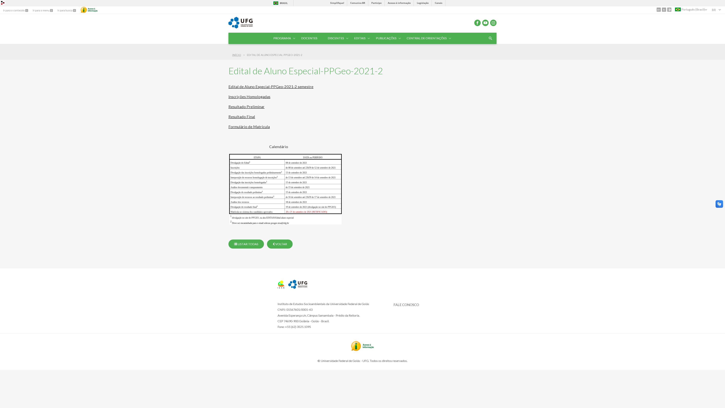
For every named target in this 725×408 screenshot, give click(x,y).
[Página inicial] (281, 287)
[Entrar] (3, 3)
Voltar (281, 244)
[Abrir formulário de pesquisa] (490, 38)
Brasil (284, 3)
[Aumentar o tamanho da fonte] (659, 10)
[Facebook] (477, 23)
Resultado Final (241, 116)
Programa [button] (282, 38)
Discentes (336, 38)
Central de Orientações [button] (427, 38)
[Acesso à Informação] (89, 10)
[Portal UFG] (240, 27)
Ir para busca (65, 10)
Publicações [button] (386, 38)
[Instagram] (493, 23)
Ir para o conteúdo (14, 10)
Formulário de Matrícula (249, 126)
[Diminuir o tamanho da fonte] (664, 10)
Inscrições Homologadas (249, 96)
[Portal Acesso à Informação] (362, 350)
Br (714, 10)
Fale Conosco (406, 305)
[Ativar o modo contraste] (669, 10)
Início (236, 54)
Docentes (309, 38)
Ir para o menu (41, 10)
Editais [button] (360, 38)
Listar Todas (247, 244)
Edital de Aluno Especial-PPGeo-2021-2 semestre (270, 86)
